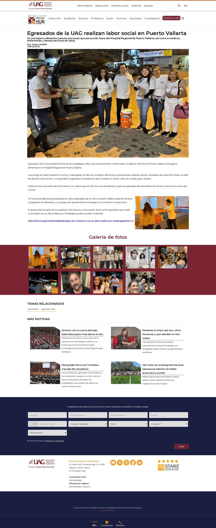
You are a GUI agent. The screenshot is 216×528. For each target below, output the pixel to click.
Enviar (181, 446)
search (183, 18)
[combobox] (33, 424)
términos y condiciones (55, 441)
